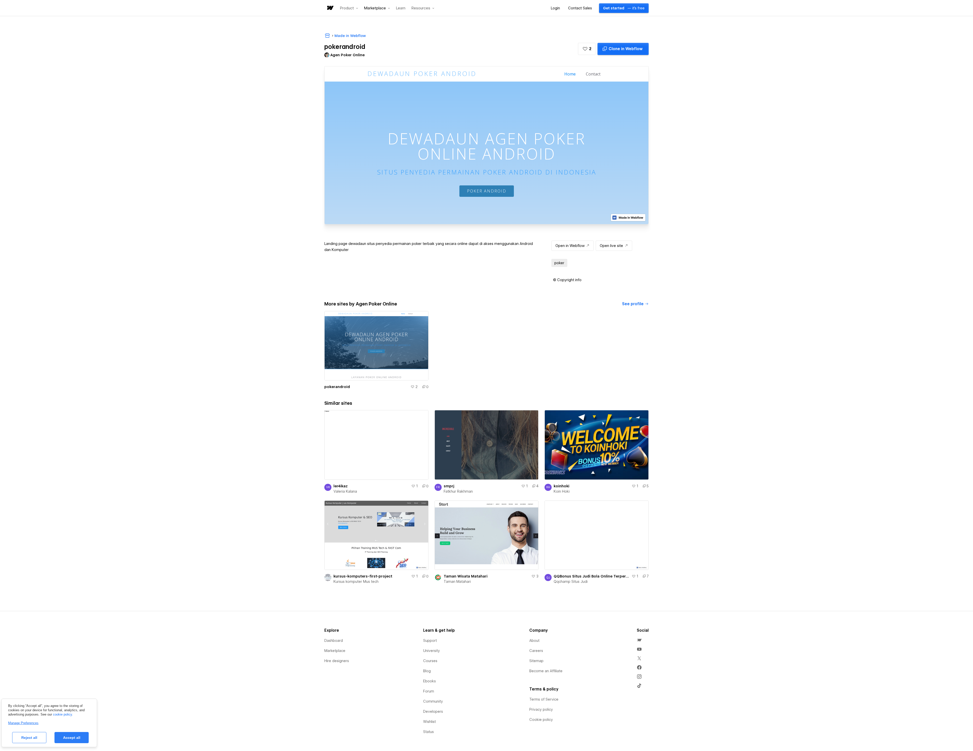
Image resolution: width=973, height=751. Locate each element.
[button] (349, 8)
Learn (400, 8)
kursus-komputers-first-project (362, 576)
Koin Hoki (562, 491)
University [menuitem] (431, 651)
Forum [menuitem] (428, 691)
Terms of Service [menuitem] (543, 699)
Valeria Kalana (345, 491)
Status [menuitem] (428, 732)
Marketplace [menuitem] (334, 651)
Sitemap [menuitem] (536, 661)
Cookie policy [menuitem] (541, 720)
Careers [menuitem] (536, 651)
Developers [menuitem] (433, 711)
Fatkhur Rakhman (458, 491)
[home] (330, 8)
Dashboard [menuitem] (333, 641)
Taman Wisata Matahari (466, 576)
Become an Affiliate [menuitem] (546, 671)
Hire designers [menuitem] (336, 661)
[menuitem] (639, 640)
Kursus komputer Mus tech (356, 582)
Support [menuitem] (430, 641)
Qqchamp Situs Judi (571, 582)
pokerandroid (337, 387)
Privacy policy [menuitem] (541, 709)
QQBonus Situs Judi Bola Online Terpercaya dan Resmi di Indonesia (592, 576)
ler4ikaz (340, 486)
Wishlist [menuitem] (429, 722)
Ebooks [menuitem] (429, 681)
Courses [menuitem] (430, 661)
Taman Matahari (457, 582)
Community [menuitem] (433, 701)
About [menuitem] (534, 641)
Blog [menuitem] (427, 671)
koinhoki (561, 486)
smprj (449, 486)
